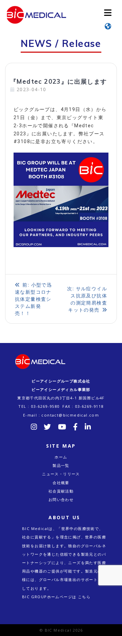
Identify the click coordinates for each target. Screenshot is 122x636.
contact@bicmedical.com (70, 415)
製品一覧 (61, 465)
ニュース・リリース (61, 473)
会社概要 (61, 482)
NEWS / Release (61, 43)
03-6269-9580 (45, 406)
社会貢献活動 (61, 491)
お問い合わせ (61, 499)
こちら (84, 596)
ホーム (61, 456)
